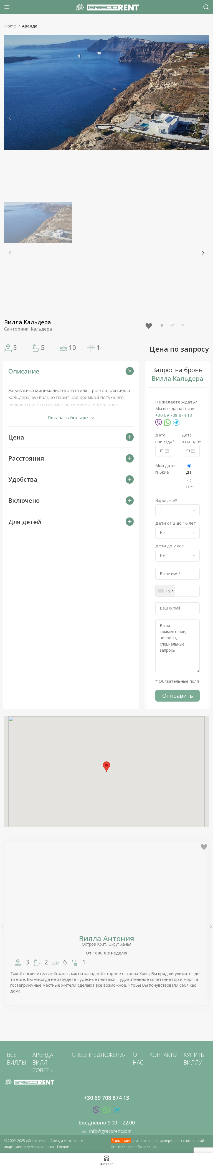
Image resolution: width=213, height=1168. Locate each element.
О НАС (138, 1058)
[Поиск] (206, 6)
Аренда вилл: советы (43, 1062)
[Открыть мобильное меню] (6, 6)
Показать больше (68, 418)
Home (10, 26)
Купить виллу (194, 1058)
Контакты (163, 1054)
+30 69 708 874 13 (173, 415)
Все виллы (16, 1058)
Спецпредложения (99, 1054)
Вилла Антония (106, 938)
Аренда (29, 26)
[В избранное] (148, 326)
